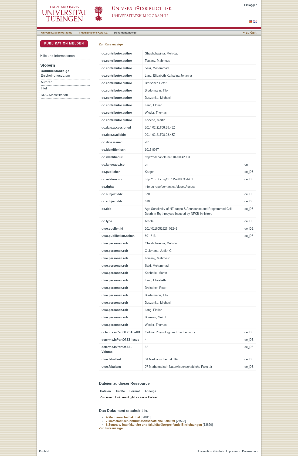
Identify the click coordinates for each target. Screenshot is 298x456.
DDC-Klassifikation (54, 95)
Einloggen (250, 5)
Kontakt (44, 451)
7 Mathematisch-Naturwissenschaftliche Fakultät (140, 421)
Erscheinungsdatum (55, 75)
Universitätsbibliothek (210, 451)
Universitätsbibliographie (56, 32)
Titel (44, 88)
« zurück (250, 32)
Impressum (233, 451)
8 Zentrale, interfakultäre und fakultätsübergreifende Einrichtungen (154, 424)
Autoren (46, 82)
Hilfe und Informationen (57, 56)
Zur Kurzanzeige (111, 44)
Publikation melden (64, 43)
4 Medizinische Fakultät (93, 32)
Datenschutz (250, 451)
